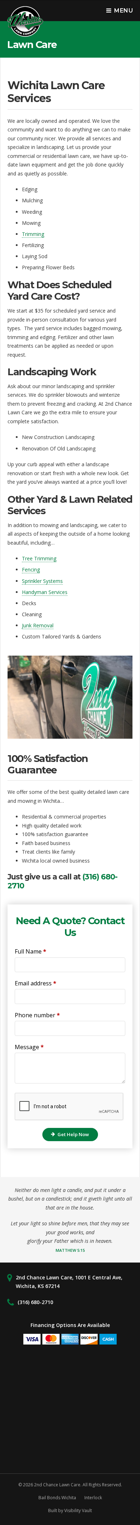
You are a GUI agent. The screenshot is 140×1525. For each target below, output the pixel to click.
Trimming (33, 234)
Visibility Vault (78, 1510)
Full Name (30, 951)
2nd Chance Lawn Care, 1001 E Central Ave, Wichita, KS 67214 (69, 1282)
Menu (123, 10)
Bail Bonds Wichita (57, 1498)
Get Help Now (73, 1134)
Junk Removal (37, 625)
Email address (35, 983)
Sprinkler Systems (42, 581)
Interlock (93, 1498)
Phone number (37, 1015)
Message (29, 1047)
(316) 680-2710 (35, 1302)
